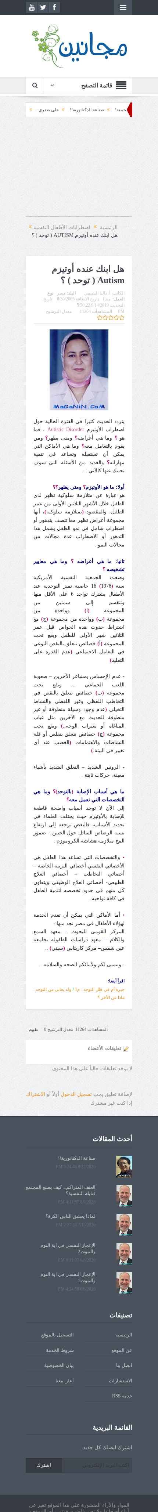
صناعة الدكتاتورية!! (104, 109)
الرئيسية (123, 1335)
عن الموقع (121, 1350)
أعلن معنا (64, 1380)
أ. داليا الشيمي (97, 293)
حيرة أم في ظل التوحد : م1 (100, 989)
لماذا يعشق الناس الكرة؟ (71, 1216)
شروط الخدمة (60, 1350)
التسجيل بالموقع (57, 1335)
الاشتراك (35, 1094)
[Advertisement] (79, 170)
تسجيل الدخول (76, 1094)
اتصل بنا (124, 1365)
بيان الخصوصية (59, 1365)
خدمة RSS (122, 1396)
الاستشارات (120, 1380)
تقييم (33, 1029)
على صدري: (65, 109)
